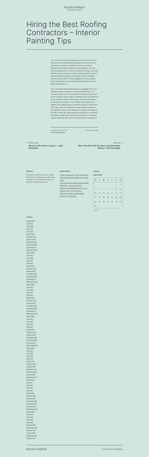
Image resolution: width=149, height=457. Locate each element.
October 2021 (30, 374)
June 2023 (29, 321)
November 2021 (31, 372)
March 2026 (30, 234)
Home (96, 130)
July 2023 (29, 319)
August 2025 (30, 253)
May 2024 (29, 292)
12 (103, 193)
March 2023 (30, 329)
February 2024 (31, 300)
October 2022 (31, 343)
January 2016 (30, 433)
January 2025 (30, 271)
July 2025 (29, 255)
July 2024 (29, 287)
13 (108, 193)
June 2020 (29, 417)
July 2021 (29, 382)
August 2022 (30, 348)
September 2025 (31, 250)
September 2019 (31, 427)
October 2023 (31, 311)
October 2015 (30, 438)
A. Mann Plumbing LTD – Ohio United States (74, 175)
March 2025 (30, 266)
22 (116, 197)
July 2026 (29, 223)
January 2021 (30, 398)
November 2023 (31, 308)
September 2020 (31, 409)
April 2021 (29, 390)
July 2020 (29, 414)
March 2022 (30, 361)
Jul (96, 210)
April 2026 (29, 231)
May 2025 (29, 260)
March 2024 (30, 298)
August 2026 (30, 221)
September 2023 (31, 313)
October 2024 (31, 279)
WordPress (118, 449)
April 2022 (29, 358)
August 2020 (30, 412)
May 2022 (29, 356)
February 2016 (31, 430)
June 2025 (29, 258)
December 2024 (31, 274)
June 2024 (29, 290)
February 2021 (31, 396)
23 (120, 197)
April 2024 (29, 295)
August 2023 (30, 316)
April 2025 (29, 263)
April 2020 (29, 422)
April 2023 (29, 327)
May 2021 (29, 388)
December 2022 (31, 337)
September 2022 (31, 345)
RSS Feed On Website (74, 7)
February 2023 (31, 332)
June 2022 (29, 353)
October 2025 (31, 247)
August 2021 (30, 380)
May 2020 (29, 419)
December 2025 (31, 242)
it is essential (84, 89)
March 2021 (30, 393)
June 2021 (29, 385)
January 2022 (30, 366)
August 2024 (30, 284)
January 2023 (30, 335)
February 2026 (31, 237)
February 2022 (31, 364)
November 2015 (31, 435)
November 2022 (31, 340)
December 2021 (31, 369)
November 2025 (31, 245)
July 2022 (29, 351)
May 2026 (29, 229)
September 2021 (31, 377)
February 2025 (31, 268)
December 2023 (31, 306)
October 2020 (31, 406)
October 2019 (30, 425)
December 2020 (31, 401)
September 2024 (31, 282)
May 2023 (29, 324)
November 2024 (31, 276)
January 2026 (30, 239)
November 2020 (31, 404)
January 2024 (31, 303)
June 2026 (29, 226)
